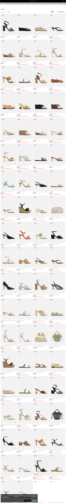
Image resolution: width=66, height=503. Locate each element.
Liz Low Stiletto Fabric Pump (6, 139)
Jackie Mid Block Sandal (21, 268)
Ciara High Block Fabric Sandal (22, 165)
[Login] (64, 4)
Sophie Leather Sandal (21, 87)
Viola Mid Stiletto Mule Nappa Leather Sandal (57, 139)
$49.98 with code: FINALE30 (39, 64)
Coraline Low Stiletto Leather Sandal (7, 424)
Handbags (20, 4)
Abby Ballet (51, 87)
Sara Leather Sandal (52, 113)
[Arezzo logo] (3, 4)
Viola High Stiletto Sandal (5, 165)
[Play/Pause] (63, 1)
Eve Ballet (51, 320)
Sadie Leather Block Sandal (22, 294)
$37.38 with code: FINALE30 (39, 168)
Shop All (31, 4)
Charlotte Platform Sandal (22, 217)
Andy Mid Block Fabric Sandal (22, 61)
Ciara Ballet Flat (36, 35)
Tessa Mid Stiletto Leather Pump (39, 217)
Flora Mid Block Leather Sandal (55, 243)
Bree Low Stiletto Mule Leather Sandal (8, 320)
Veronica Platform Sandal (21, 424)
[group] (15, 163)
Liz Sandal (35, 165)
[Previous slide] (1, 1)
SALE (35, 4)
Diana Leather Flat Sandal (37, 372)
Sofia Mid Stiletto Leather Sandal (7, 191)
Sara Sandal (35, 113)
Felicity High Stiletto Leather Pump (7, 243)
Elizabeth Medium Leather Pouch (55, 217)
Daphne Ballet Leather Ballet (22, 35)
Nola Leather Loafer (4, 113)
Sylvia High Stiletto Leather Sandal (7, 87)
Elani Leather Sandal (20, 320)
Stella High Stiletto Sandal (54, 61)
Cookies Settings (27, 500)
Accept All (34, 500)
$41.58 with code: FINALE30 (23, 90)
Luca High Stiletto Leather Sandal (39, 398)
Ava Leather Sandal (4, 61)
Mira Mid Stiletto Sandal (21, 191)
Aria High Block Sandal (5, 35)
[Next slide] (65, 1)
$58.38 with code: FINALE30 (23, 116)
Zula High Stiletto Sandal (37, 450)
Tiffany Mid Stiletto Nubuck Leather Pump (41, 191)
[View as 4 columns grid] (52, 12)
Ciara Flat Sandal (36, 61)
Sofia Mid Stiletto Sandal (5, 476)
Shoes (14, 4)
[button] (51, 4)
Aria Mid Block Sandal (53, 398)
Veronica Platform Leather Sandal (39, 294)
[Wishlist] (60, 4)
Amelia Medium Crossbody (38, 346)
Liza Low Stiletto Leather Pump (39, 268)
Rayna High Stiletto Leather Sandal (7, 450)
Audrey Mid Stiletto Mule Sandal (55, 165)
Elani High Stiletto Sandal (5, 346)
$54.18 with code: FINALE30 (23, 64)
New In (9, 4)
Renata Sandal (19, 113)
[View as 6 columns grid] (53, 12)
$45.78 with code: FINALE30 (55, 38)
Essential (26, 4)
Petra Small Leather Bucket (54, 346)
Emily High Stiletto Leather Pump (7, 294)
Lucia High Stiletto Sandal (54, 294)
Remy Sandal (19, 398)
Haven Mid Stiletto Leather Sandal (39, 243)
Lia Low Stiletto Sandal (53, 35)
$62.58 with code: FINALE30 (39, 116)
